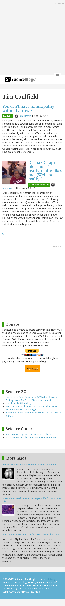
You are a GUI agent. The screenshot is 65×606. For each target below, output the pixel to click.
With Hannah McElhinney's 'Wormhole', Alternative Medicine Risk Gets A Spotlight (31, 408)
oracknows (25, 115)
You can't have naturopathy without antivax (28, 108)
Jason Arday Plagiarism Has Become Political (28, 434)
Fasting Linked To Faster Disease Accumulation (30, 400)
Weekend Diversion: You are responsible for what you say (31, 499)
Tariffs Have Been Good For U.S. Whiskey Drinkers (31, 396)
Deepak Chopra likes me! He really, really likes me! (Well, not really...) (45, 171)
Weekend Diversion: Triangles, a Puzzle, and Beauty (30, 534)
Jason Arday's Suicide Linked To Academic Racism (31, 437)
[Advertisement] (32, 37)
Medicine (7, 116)
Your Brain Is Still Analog (18, 403)
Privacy (51, 579)
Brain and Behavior (39, 184)
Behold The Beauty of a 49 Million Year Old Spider (29, 464)
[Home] (20, 80)
